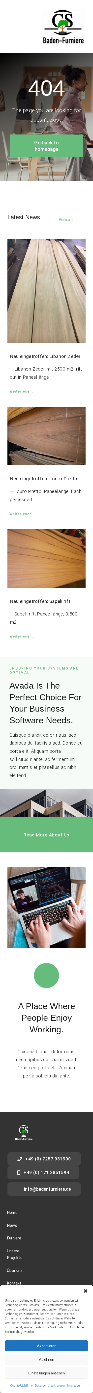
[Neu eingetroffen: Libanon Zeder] (46, 291)
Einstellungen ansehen (46, 1373)
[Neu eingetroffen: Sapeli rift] (46, 558)
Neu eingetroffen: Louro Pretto (43, 479)
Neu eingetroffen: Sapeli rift (40, 601)
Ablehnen (46, 1359)
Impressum (75, 1385)
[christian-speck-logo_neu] (63, 11)
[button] (85, 1290)
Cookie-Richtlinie (21, 1385)
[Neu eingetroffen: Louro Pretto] (46, 436)
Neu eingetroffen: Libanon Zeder (45, 356)
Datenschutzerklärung (50, 1385)
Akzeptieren (46, 1346)
